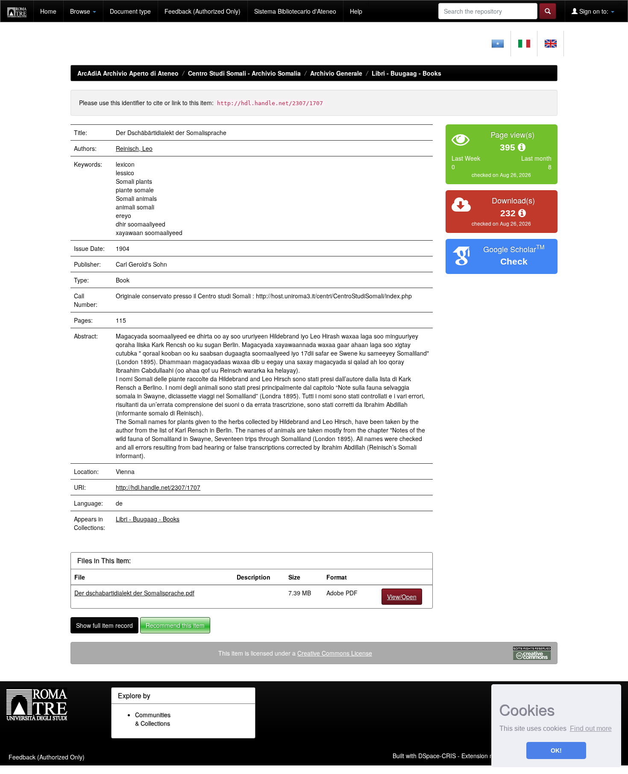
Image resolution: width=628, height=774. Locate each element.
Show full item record (104, 625)
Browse (81, 11)
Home (48, 11)
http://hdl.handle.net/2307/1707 (158, 487)
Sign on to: (594, 11)
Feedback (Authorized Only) (202, 11)
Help (356, 11)
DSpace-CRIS (437, 755)
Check (514, 261)
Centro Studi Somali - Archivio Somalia (244, 73)
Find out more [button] (591, 728)
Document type (130, 11)
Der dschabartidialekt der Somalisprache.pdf (134, 593)
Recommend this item (175, 625)
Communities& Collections (152, 718)
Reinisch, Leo (134, 148)
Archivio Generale (336, 73)
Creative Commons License (334, 653)
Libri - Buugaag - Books (406, 73)
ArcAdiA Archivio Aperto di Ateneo (128, 73)
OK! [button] (556, 750)
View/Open (402, 596)
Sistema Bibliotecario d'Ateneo (295, 11)
